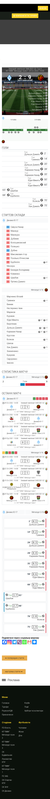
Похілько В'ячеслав (20, 258)
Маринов (11, 312)
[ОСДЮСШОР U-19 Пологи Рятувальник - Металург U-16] (25, 486)
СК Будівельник (7, 753)
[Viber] (19, 642)
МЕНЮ (44, 8)
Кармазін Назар (32, 170)
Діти (20, 736)
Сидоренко (12, 359)
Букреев (11, 355)
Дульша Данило (32, 154)
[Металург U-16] (40, 79)
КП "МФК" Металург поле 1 (17, 71)
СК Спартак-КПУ (7, 781)
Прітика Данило (18, 281)
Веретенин (12, 324)
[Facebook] (4, 642)
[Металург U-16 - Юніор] (25, 473)
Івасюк (10, 363)
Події (26, 707)
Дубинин (15, 238)
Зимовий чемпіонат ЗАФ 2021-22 (22, 69)
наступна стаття (13, 671)
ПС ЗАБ (5, 776)
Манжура (15, 235)
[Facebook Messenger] (34, 642)
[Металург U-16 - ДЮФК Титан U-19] (25, 499)
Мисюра (11, 266)
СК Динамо (6, 791)
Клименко (15, 274)
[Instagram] (9, 642)
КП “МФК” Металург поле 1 (8, 769)
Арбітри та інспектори (33, 711)
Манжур (14, 231)
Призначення (7, 715)
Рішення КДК (7, 711)
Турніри (5, 707)
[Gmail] (29, 642)
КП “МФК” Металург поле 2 (8, 735)
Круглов (11, 335)
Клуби (27, 703)
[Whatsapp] (24, 642)
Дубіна (14, 250)
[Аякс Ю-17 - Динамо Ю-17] (25, 419)
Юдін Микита (34, 180)
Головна (5, 703)
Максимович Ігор (19, 254)
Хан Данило (34, 206)
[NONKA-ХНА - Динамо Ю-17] (25, 443)
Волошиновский (18, 242)
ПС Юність (6, 728)
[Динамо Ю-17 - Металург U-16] (25, 407)
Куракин (10, 316)
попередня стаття (15, 658)
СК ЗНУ (5, 787)
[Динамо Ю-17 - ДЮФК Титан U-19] (25, 431)
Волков (36, 201)
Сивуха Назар (17, 227)
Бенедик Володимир (20, 270)
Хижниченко (12, 351)
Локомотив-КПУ (7, 760)
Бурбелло (14, 196)
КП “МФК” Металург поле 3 (8, 745)
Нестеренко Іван (14, 308)
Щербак (14, 191)
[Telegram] (14, 642)
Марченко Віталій (15, 296)
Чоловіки (22, 728)
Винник (10, 304)
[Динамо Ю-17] (9, 79)
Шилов (10, 343)
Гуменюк (36, 159)
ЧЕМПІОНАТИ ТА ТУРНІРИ (26, 16)
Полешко (15, 246)
